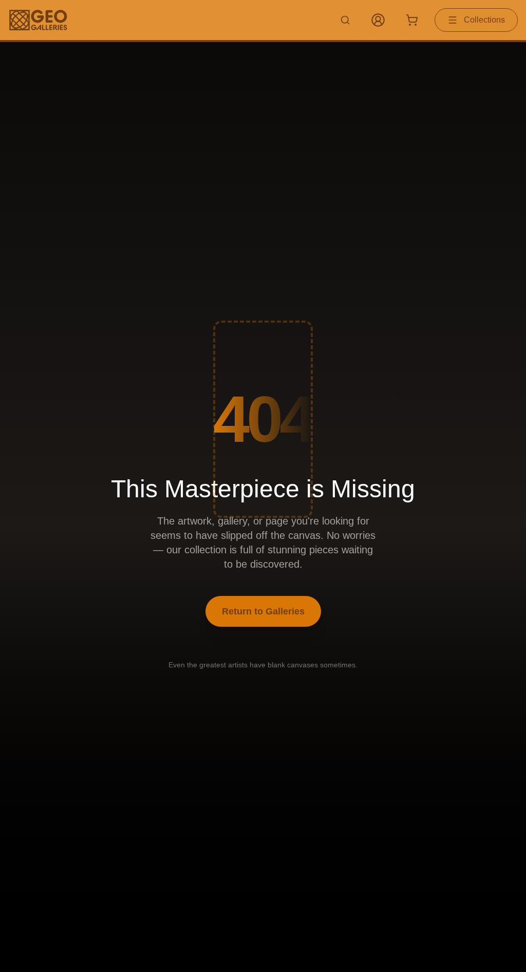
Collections (484, 19)
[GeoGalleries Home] (38, 20)
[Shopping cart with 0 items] (412, 20)
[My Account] (378, 20)
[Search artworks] (345, 20)
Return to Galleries (263, 611)
